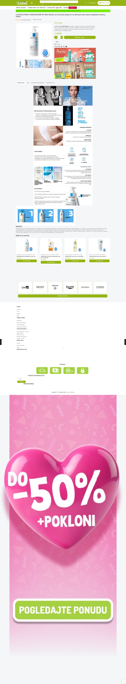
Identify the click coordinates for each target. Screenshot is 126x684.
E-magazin (65, 7)
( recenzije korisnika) (25, 19)
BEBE (66, 254)
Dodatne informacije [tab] (37, 82)
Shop (38, 7)
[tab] (20, 82)
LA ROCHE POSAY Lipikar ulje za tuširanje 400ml (74, 256)
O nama (60, 7)
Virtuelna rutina (52, 7)
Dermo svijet (43, 7)
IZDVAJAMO (23, 7)
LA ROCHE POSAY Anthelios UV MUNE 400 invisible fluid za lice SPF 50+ (50, 257)
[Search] (42, 4)
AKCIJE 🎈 (72, 7)
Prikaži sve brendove (63, 296)
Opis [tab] (28, 82)
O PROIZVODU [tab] (20, 82)
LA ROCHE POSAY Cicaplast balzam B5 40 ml (97, 256)
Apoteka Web (62, 392)
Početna (18, 7)
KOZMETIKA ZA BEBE (77, 254)
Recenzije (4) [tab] (50, 82)
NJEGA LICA (24, 254)
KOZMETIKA (18, 254)
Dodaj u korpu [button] (27, 260)
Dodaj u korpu (81, 37)
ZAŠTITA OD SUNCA (50, 254)
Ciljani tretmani (96, 254)
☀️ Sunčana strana (31, 7)
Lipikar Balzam (65, 26)
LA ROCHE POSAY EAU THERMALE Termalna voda (25, 256)
